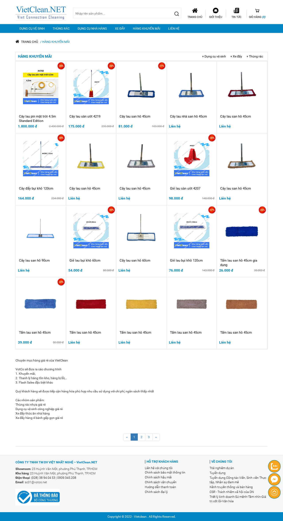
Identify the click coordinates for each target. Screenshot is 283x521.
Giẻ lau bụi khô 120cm (186, 260)
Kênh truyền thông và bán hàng (231, 487)
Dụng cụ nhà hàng (92, 28)
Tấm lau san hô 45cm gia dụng (238, 263)
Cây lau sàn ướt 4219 (84, 116)
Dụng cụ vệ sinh (32, 28)
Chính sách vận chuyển (160, 482)
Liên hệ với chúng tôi (158, 468)
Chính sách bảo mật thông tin (165, 472)
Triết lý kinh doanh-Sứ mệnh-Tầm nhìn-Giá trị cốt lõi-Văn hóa (238, 499)
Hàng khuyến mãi (146, 28)
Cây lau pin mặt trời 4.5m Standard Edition (37, 118)
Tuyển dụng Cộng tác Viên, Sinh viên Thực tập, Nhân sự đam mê (238, 480)
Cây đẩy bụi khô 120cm (36, 188)
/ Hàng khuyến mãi (55, 42)
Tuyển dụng (218, 473)
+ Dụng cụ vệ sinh (214, 56)
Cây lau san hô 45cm (135, 116)
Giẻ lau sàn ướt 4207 (185, 188)
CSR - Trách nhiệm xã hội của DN (232, 492)
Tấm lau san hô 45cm (35, 333)
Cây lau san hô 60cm (135, 260)
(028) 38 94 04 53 (43, 477)
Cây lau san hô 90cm (34, 260)
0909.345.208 (66, 477)
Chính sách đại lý (156, 492)
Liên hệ (174, 28)
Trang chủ (29, 42)
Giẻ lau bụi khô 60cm (84, 260)
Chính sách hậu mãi (158, 477)
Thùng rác (61, 28)
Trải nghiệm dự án (222, 468)
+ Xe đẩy (236, 56)
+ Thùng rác (255, 56)
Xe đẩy (120, 28)
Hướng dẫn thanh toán (160, 487)
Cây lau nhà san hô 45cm (188, 116)
